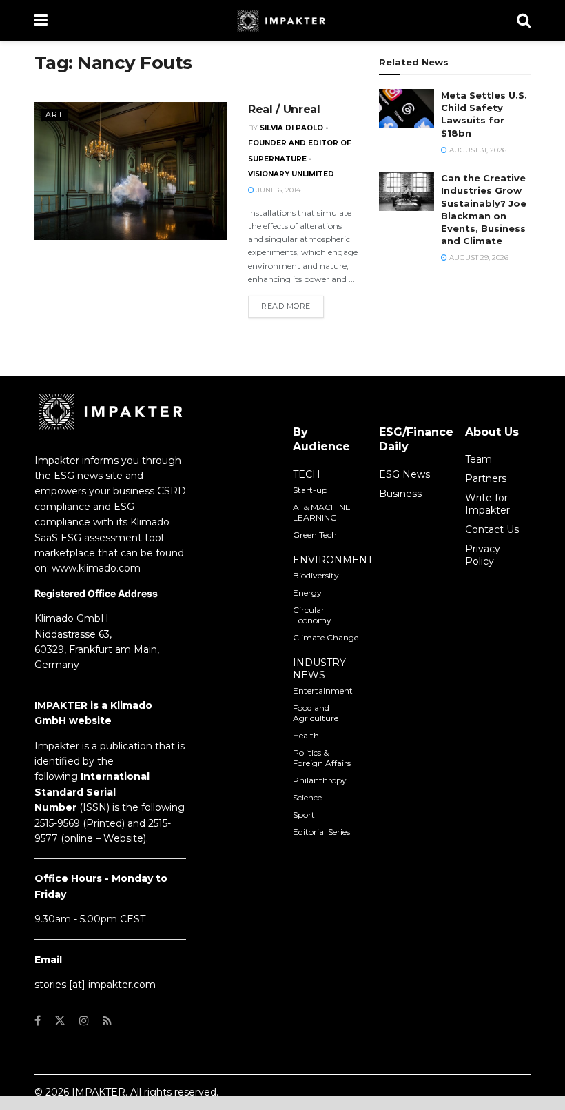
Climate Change (325, 637)
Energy (307, 592)
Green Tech (315, 534)
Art (54, 114)
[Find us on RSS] (107, 1021)
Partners (485, 478)
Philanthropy (320, 780)
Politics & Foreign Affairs (322, 757)
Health (306, 735)
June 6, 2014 (277, 189)
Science (307, 797)
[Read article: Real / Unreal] (130, 171)
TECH (306, 474)
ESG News (404, 474)
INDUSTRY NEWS (319, 668)
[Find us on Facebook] (37, 1021)
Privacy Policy (482, 555)
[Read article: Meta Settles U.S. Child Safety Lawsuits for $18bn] (406, 108)
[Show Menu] (41, 20)
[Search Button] (524, 20)
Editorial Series (321, 832)
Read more (292, 306)
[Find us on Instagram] (84, 1021)
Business (400, 493)
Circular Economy (312, 615)
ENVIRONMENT (333, 560)
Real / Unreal (284, 109)
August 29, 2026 (477, 257)
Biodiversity (316, 575)
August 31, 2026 (476, 149)
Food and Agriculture (315, 713)
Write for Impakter (487, 504)
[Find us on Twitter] (59, 1021)
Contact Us (492, 529)
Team (478, 459)
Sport (304, 814)
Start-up (310, 490)
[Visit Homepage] (282, 20)
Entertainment (323, 690)
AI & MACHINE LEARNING (322, 512)
